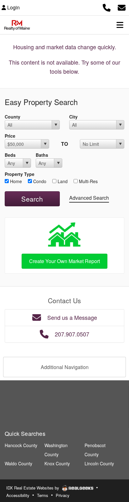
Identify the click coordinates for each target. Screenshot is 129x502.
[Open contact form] (122, 6)
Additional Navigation (65, 367)
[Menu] (119, 24)
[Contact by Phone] (107, 6)
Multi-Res (88, 181)
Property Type (19, 174)
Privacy (63, 495)
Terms (42, 495)
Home (15, 181)
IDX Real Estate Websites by (33, 488)
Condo (39, 181)
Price (10, 136)
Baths (42, 155)
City (73, 117)
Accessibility (17, 495)
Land (62, 181)
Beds (10, 155)
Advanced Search (89, 197)
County (12, 117)
